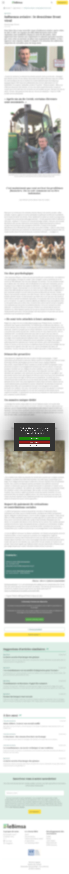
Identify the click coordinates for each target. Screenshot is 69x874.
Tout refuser (34, 442)
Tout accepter (34, 438)
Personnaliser (34, 446)
